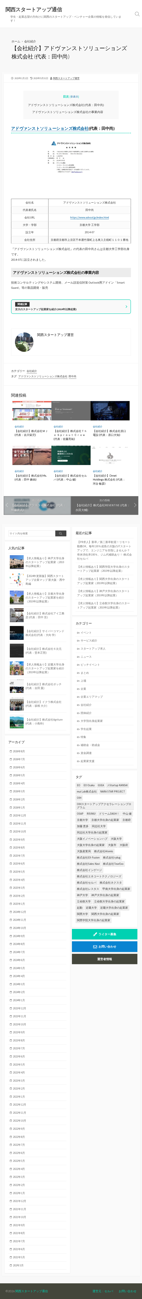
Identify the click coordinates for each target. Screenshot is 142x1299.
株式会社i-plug (112, 857)
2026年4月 (19, 783)
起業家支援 (87, 761)
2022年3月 (19, 1177)
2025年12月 (19, 815)
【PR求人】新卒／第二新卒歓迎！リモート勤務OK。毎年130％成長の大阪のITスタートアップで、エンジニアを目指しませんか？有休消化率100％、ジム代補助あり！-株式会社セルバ (104, 550)
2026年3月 (19, 791)
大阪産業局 (84, 851)
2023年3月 (19, 1080)
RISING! (91, 813)
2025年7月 (19, 855)
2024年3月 (19, 984)
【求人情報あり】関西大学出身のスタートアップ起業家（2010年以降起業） (103, 581)
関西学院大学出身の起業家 (93, 920)
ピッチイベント (90, 664)
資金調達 (86, 753)
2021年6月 (19, 1249)
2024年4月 (19, 976)
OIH (79, 797)
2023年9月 (19, 1032)
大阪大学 (116, 838)
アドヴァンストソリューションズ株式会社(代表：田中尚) (66, 105)
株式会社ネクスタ (111, 882)
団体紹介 (86, 713)
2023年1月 (19, 1096)
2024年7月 (19, 952)
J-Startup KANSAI (117, 785)
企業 (83, 689)
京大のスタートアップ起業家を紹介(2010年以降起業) (46, 309)
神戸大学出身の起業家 (105, 895)
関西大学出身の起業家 (105, 914)
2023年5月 (19, 1064)
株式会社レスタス (88, 889)
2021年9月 (19, 1225)
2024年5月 (19, 968)
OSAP (80, 813)
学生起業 (86, 729)
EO (78, 785)
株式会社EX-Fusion (88, 857)
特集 (83, 737)
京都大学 (82, 820)
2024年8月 (19, 944)
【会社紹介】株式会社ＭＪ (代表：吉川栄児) (31, 433)
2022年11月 (19, 1112)
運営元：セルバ (102, 1291)
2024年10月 (19, 928)
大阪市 (112, 845)
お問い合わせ (107, 946)
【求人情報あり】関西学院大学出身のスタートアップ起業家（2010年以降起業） (103, 569)
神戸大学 (82, 895)
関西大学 (82, 914)
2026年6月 (19, 767)
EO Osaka (89, 785)
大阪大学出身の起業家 (91, 845)
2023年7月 (19, 1048)
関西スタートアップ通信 (31, 1291)
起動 (79, 907)
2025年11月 (19, 823)
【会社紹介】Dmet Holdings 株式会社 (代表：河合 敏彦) (109, 479)
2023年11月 (19, 1016)
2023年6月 (19, 1056)
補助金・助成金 (90, 745)
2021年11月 (19, 1209)
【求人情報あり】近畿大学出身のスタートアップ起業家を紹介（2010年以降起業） (45, 668)
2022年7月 (19, 1145)
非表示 (74, 96)
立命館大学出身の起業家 (109, 901)
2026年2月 (19, 799)
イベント (86, 632)
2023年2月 (19, 1088)
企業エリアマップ (92, 696)
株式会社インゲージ (89, 870)
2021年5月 (19, 1257)
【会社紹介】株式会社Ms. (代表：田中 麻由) (31, 477)
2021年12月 (19, 1201)
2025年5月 (19, 871)
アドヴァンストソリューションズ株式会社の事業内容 (67, 112)
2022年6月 (19, 1153)
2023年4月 (19, 1072)
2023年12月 (19, 1008)
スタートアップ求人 (93, 648)
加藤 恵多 (83, 826)
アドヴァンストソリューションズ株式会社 (49, 128)
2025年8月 (19, 847)
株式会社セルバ (86, 882)
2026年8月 (19, 751)
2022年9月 (19, 1128)
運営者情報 (104, 959)
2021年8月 (19, 1233)
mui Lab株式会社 (87, 791)
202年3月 (18, 1265)
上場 (83, 680)
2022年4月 (19, 1169)
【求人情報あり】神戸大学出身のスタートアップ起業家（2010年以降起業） (103, 593)
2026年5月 (19, 775)
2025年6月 (19, 863)
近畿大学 (91, 907)
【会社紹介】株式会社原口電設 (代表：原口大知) (109, 433)
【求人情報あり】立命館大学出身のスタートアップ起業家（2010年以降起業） (103, 605)
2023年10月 (19, 1024)
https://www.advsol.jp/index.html (89, 217)
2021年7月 (19, 1241)
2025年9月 (19, 839)
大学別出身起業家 (92, 721)
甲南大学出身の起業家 (116, 889)
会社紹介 (30, 41)
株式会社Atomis (103, 851)
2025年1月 (19, 904)
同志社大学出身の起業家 (92, 832)
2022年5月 (19, 1161)
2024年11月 (19, 920)
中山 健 (127, 813)
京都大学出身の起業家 (105, 820)
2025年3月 (19, 887)
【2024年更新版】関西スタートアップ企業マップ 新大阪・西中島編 (45, 579)
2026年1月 (19, 807)
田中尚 (72, 376)
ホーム (15, 41)
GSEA (101, 785)
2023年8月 (19, 1040)
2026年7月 (19, 759)
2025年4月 (19, 880)
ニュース (86, 656)
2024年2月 (19, 992)
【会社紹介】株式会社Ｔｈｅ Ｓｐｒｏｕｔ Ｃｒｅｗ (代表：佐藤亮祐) (70, 434)
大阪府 (124, 845)
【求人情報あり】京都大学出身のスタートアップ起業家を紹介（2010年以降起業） (45, 597)
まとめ (85, 672)
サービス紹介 (89, 640)
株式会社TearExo (113, 864)
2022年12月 (19, 1104)
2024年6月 (19, 960)
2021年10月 (19, 1217)
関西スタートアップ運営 (66, 78)
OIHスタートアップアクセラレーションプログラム (104, 805)
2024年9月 (19, 936)
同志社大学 (99, 826)
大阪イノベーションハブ (92, 838)
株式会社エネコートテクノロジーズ (99, 876)
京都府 (126, 820)
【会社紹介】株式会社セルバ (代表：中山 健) (70, 477)
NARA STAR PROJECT (112, 791)
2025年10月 (19, 831)
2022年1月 (19, 1193)
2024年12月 (19, 912)
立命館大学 (84, 901)
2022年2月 (19, 1185)
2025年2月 (19, 896)
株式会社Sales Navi (88, 864)
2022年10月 (19, 1120)
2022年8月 (19, 1137)
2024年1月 (19, 1000)
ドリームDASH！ (109, 813)
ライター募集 (107, 934)
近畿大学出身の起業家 (114, 907)
